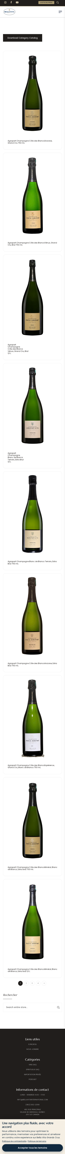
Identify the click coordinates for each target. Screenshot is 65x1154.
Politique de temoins (37, 1141)
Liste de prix (46, 2)
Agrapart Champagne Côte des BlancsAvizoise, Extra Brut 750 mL (32, 664)
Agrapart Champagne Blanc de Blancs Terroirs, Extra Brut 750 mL (32, 562)
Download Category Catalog (23, 37)
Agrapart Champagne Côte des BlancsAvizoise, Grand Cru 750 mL (30, 141)
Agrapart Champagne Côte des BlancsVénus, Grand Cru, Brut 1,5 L (18, 349)
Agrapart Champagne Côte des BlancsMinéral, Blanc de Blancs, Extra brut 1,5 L (32, 970)
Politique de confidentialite (14, 1141)
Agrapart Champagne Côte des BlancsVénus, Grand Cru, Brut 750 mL (32, 243)
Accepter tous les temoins (32, 1147)
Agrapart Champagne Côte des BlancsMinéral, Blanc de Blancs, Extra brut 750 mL (32, 868)
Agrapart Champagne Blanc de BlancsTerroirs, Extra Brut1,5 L (16, 457)
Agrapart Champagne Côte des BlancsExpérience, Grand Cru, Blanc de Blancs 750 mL (31, 766)
